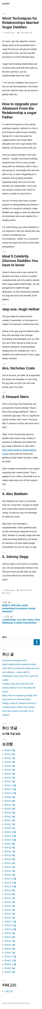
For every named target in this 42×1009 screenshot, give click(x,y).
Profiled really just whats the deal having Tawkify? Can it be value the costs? (18, 688)
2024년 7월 (9, 758)
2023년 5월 (9, 812)
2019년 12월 (10, 956)
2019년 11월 (10, 960)
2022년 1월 (9, 875)
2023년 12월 (10, 785)
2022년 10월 (10, 840)
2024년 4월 (9, 769)
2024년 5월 (9, 766)
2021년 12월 (10, 878)
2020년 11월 (10, 925)
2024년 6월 (9, 762)
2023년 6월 (9, 808)
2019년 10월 (10, 964)
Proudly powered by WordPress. (19, 1003)
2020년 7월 (9, 941)
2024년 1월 (9, 781)
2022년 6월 (9, 855)
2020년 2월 (9, 948)
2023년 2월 (9, 824)
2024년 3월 (9, 773)
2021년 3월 (9, 913)
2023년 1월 (9, 828)
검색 (4, 637)
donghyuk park (9, 33)
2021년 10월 (10, 886)
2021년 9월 (9, 890)
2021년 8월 (9, 894)
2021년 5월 (9, 906)
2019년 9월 (9, 968)
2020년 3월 (9, 945)
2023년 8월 (9, 801)
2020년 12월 (10, 921)
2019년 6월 (9, 972)
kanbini (6, 3)
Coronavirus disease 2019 (14, 660)
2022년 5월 (9, 859)
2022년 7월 (9, 851)
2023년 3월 (9, 820)
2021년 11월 (10, 882)
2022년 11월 (10, 836)
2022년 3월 (9, 867)
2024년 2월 (9, 777)
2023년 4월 (9, 816)
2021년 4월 (9, 910)
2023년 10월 (10, 793)
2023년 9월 (9, 797)
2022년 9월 (9, 843)
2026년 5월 (9, 750)
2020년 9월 (9, 933)
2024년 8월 (9, 754)
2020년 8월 (9, 937)
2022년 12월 (10, 832)
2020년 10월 (10, 929)
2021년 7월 (9, 898)
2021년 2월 (9, 917)
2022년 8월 (9, 847)
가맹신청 (7, 593)
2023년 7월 (9, 805)
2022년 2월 (9, 871)
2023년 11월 (10, 789)
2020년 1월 (9, 952)
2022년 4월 (9, 863)
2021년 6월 (9, 902)
